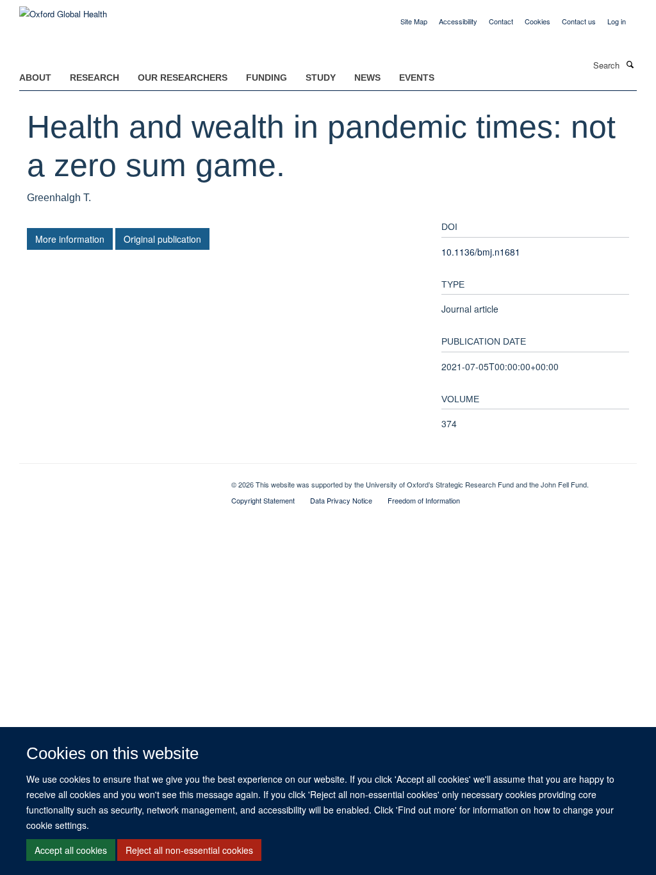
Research (94, 77)
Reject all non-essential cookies (189, 850)
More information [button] (69, 239)
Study (321, 77)
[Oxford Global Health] (63, 9)
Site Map (413, 21)
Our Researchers (182, 77)
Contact (501, 21)
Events (416, 77)
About (35, 77)
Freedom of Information (424, 500)
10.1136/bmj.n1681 (480, 251)
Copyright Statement (263, 500)
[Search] (630, 64)
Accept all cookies (71, 850)
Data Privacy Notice (341, 500)
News (367, 77)
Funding (266, 77)
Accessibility (458, 21)
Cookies (537, 21)
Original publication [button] (162, 239)
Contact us (579, 21)
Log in (616, 21)
